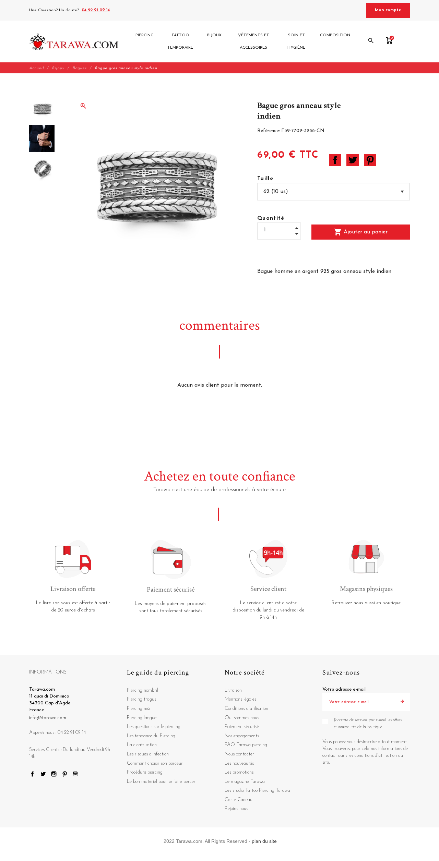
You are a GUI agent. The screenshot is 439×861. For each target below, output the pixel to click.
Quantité (271, 218)
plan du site (264, 841)
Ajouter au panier (361, 232)
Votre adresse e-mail (344, 689)
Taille (265, 178)
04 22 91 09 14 (96, 10)
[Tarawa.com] (74, 41)
